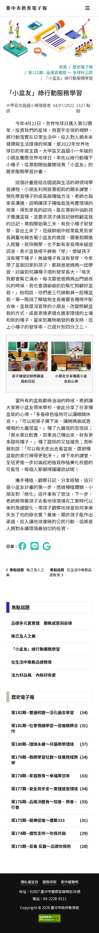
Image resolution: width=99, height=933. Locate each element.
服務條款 (49, 881)
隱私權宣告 (29, 881)
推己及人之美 (25, 572)
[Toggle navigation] (87, 8)
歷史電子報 (83, 67)
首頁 (63, 67)
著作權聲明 (69, 881)
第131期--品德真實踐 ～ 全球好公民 (60, 72)
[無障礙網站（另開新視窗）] (49, 918)
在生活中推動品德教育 (71, 572)
